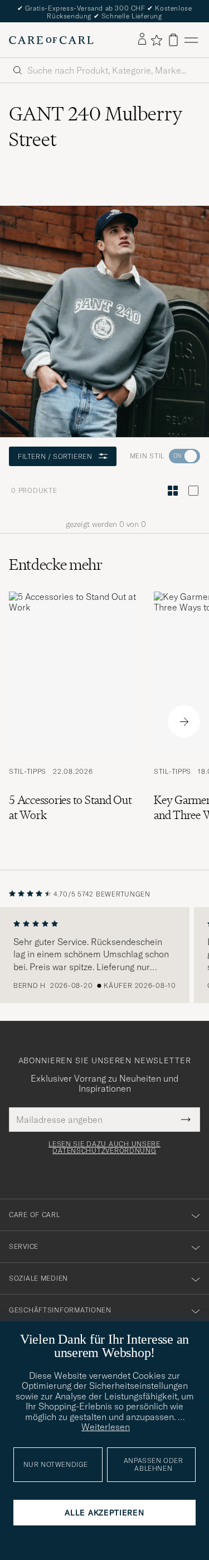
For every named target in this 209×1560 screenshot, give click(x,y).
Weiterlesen (105, 1427)
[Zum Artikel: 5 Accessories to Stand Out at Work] (72, 722)
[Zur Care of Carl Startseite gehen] (51, 40)
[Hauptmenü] (191, 40)
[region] (104, 955)
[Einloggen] (142, 39)
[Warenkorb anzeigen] (173, 40)
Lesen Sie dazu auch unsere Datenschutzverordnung (104, 1147)
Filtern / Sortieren (55, 456)
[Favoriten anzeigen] (156, 40)
